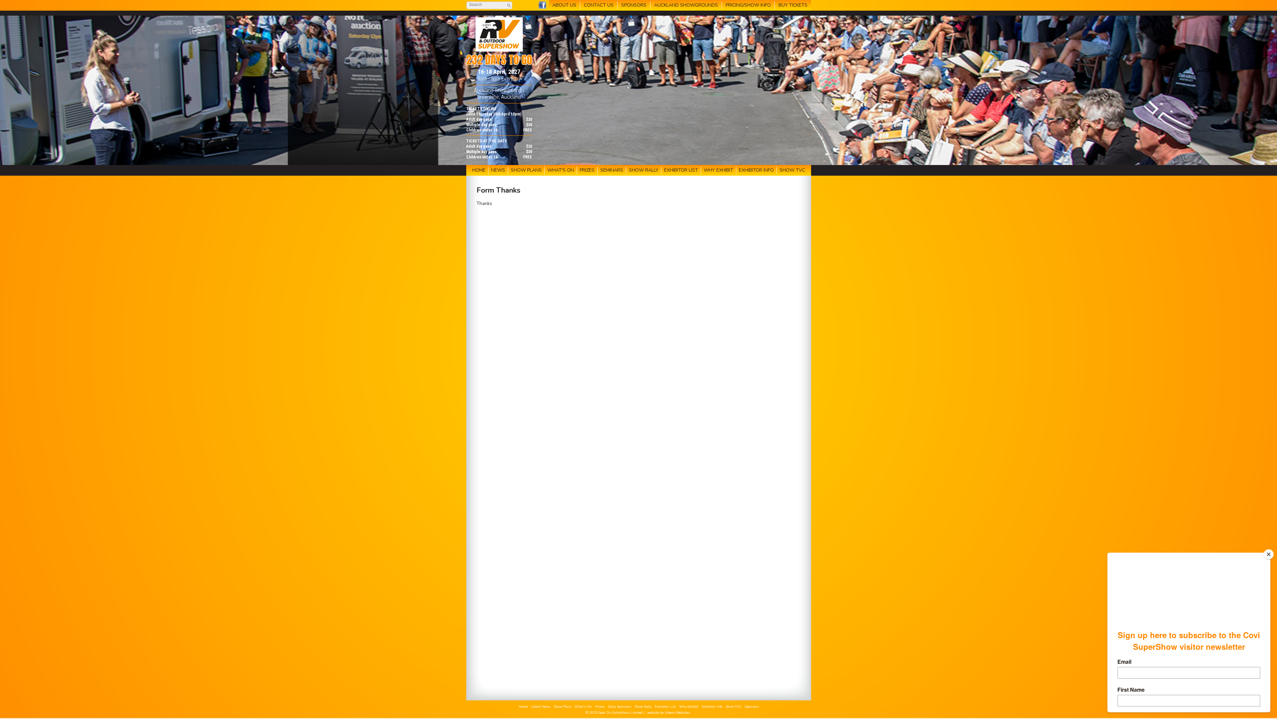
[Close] (1269, 554)
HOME (479, 170)
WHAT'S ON (560, 170)
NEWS (498, 170)
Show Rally (643, 706)
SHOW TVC (792, 170)
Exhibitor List (665, 706)
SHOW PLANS (526, 170)
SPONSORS (633, 5)
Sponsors (752, 706)
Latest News (540, 706)
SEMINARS (611, 170)
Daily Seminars (619, 706)
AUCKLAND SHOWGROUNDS (686, 5)
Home (523, 706)
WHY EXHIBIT (718, 170)
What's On (583, 706)
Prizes (600, 706)
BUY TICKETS (793, 5)
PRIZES (587, 170)
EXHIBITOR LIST (681, 170)
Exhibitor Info (712, 706)
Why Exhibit (688, 706)
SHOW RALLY (643, 170)
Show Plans (562, 706)
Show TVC (733, 706)
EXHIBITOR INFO (756, 170)
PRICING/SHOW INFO (748, 5)
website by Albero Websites (668, 712)
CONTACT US (599, 5)
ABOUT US (564, 5)
